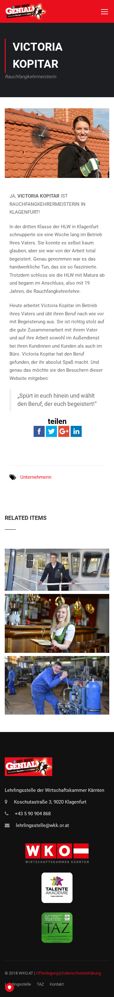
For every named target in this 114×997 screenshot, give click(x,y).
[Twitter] (51, 431)
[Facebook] (39, 431)
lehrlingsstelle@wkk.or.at (42, 825)
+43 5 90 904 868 (33, 814)
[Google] (63, 431)
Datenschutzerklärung (81, 973)
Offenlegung (47, 973)
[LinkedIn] (76, 431)
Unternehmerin (35, 477)
